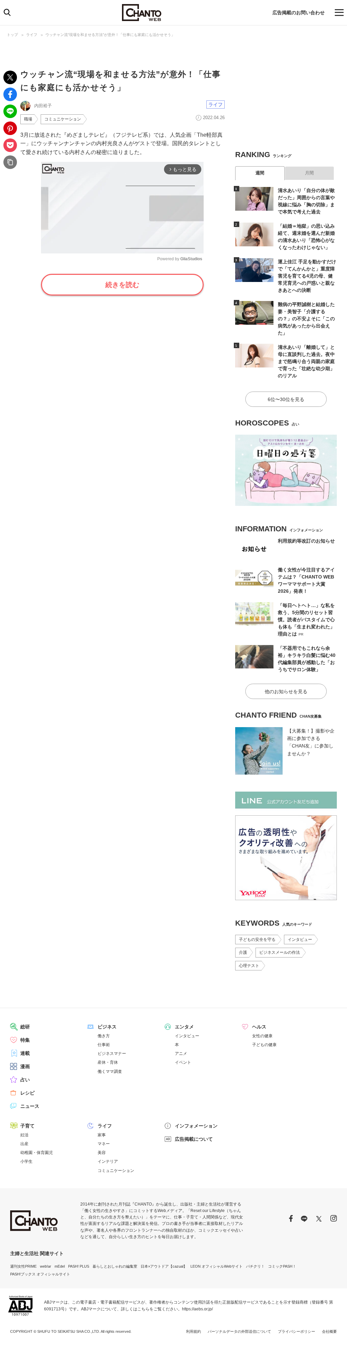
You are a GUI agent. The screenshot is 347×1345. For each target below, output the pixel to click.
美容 (102, 1152)
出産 (24, 1143)
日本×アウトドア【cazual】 (164, 1266)
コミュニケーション (62, 119)
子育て (27, 1126)
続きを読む (122, 284)
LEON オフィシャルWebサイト (216, 1266)
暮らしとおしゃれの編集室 (115, 1266)
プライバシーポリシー (296, 1331)
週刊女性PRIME (23, 1266)
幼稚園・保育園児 (36, 1152)
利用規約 (193, 1331)
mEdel (60, 1266)
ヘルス (259, 1026)
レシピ (27, 1093)
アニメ (181, 1053)
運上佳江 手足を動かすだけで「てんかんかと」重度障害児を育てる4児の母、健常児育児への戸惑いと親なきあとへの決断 (307, 276)
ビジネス (107, 1026)
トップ (12, 35)
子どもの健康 (264, 1044)
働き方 (104, 1036)
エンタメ (184, 1026)
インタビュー (300, 939)
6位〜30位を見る (286, 399)
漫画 (25, 1066)
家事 (102, 1135)
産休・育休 (108, 1062)
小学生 (26, 1161)
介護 (243, 952)
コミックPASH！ (282, 1266)
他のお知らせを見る (286, 691)
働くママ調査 (110, 1071)
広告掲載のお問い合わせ (298, 12)
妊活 (24, 1135)
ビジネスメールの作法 (279, 952)
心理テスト (249, 965)
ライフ (31, 35)
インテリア (108, 1161)
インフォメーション (196, 1126)
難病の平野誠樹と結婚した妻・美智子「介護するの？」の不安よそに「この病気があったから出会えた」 (306, 319)
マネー (104, 1143)
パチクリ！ (255, 1266)
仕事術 (104, 1044)
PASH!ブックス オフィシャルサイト (40, 1274)
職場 (28, 119)
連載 (25, 1053)
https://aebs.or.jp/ (197, 1309)
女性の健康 (262, 1036)
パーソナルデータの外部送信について (239, 1331)
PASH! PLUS (78, 1266)
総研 (25, 1026)
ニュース (29, 1106)
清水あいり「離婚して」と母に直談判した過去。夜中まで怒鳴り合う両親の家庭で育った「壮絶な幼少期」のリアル (306, 361)
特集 (25, 1040)
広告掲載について (194, 1139)
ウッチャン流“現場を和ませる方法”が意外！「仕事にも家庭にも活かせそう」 (110, 35)
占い (25, 1079)
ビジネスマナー (112, 1053)
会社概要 (329, 1331)
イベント (183, 1062)
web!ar (45, 1266)
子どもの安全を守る (257, 939)
